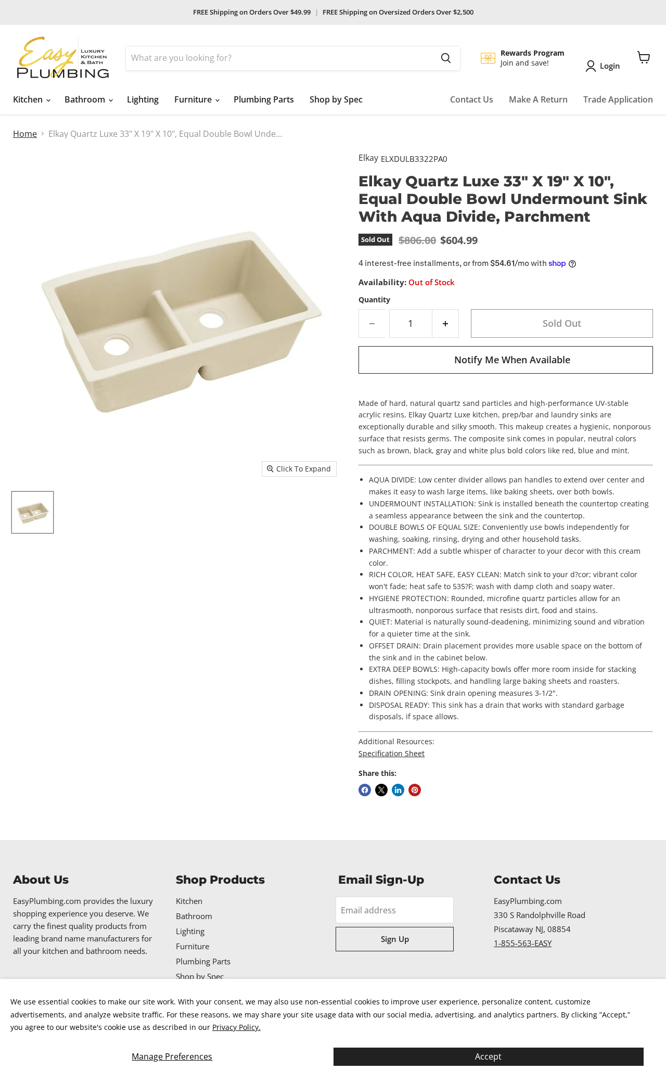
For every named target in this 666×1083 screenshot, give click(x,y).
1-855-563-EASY (523, 943)
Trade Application (618, 99)
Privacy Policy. (236, 1027)
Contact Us (471, 99)
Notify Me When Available (512, 359)
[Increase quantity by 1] (445, 323)
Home (25, 133)
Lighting (143, 99)
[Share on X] (381, 790)
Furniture (194, 99)
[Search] (446, 58)
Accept (488, 1056)
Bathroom (86, 99)
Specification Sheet (391, 753)
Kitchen (29, 99)
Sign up (395, 939)
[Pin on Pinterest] (414, 790)
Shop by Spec (336, 99)
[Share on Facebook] (364, 790)
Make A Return (538, 99)
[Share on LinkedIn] (398, 790)
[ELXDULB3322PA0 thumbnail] (32, 512)
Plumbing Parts (264, 99)
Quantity (374, 300)
